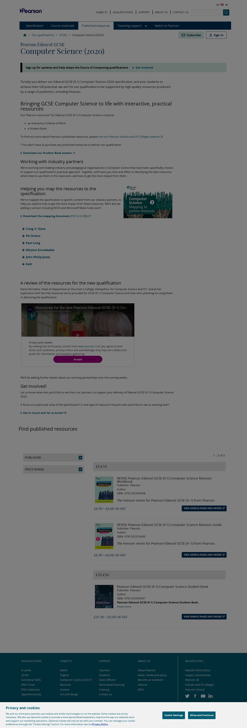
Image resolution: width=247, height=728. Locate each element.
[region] (123, 715)
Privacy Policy (100, 724)
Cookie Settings (174, 715)
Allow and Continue (202, 715)
